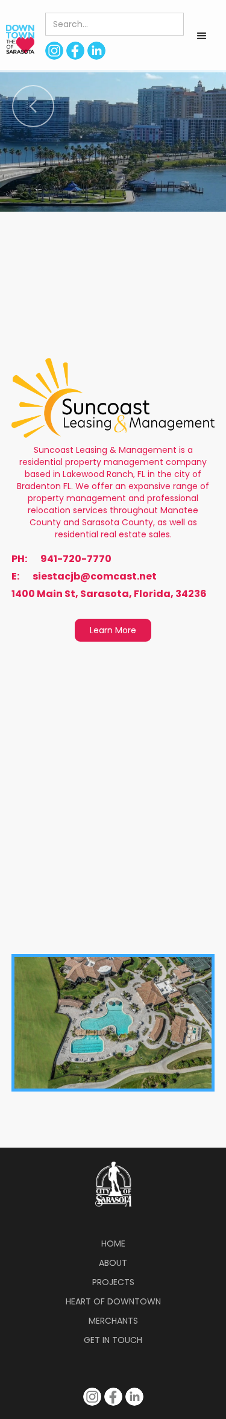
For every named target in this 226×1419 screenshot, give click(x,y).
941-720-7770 (75, 559)
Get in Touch (113, 1340)
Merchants (113, 1321)
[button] (202, 36)
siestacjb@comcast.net (95, 576)
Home (113, 1243)
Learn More (113, 630)
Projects (113, 1282)
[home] (17, 39)
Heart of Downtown (113, 1301)
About (113, 1263)
